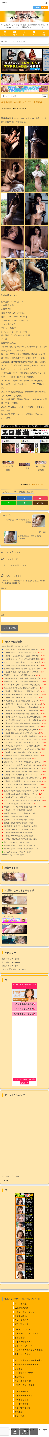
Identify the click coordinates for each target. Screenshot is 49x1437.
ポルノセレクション (23, 1353)
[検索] (46, 3)
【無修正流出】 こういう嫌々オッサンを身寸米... (22, 649)
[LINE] (8, 503)
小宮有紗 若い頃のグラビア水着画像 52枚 (20, 839)
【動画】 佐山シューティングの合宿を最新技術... (22, 659)
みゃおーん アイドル (23, 1345)
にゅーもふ (19, 1416)
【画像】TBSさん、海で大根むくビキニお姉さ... (21, 752)
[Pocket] (40, 498)
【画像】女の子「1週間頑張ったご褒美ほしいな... (22, 726)
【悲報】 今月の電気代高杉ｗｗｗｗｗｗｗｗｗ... (22, 665)
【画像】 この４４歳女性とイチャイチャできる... (22, 775)
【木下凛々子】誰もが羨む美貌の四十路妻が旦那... (22, 723)
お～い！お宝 (20, 1303)
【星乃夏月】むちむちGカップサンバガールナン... (22, 704)
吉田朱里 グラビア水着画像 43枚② (18, 810)
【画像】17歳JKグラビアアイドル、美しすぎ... (21, 697)
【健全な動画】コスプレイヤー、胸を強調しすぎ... (22, 720)
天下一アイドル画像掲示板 (26, 1364)
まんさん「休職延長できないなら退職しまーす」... (22, 694)
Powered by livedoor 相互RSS (14, 854)
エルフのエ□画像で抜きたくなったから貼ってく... (22, 749)
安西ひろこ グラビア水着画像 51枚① (19, 820)
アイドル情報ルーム (23, 1341)
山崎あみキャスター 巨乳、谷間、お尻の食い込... (22, 678)
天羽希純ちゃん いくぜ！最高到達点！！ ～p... (21, 848)
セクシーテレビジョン (24, 1312)
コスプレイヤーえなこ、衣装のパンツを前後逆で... (22, 685)
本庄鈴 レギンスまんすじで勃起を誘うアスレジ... (22, 807)
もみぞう (18, 1368)
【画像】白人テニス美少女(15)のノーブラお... (20, 794)
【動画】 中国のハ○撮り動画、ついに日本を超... (21, 672)
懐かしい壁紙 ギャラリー (14, 969)
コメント (4, 588)
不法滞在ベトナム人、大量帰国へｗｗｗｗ (19, 675)
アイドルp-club (21, 1391)
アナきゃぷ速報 (21, 1399)
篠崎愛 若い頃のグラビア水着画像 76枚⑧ (20, 813)
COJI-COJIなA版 (21, 1307)
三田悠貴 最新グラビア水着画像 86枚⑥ (19, 829)
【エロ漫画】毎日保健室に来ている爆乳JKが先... (21, 710)
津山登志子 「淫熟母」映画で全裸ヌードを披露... (22, 755)
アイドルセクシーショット (26, 1333)
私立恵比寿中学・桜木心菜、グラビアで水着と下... (22, 778)
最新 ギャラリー (10, 959)
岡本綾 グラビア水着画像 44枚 (16, 816)
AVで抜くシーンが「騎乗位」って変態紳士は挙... (22, 707)
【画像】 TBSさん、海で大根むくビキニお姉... (21, 652)
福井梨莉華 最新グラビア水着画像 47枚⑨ (20, 826)
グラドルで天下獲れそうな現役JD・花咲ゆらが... (21, 784)
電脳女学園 (19, 1376)
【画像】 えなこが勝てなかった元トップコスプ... (22, 656)
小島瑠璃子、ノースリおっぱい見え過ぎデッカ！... (22, 681)
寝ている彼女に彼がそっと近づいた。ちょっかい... (22, 669)
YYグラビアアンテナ (23, 1372)
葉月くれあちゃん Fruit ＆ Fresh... (17, 842)
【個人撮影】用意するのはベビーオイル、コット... (22, 742)
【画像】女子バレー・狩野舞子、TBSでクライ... (21, 797)
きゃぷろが (19, 1337)
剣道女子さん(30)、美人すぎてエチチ (17, 758)
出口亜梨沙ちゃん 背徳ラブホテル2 (17, 852)
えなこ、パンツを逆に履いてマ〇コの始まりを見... (22, 662)
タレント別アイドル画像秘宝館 (28, 1360)
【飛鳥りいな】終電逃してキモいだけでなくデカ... (22, 781)
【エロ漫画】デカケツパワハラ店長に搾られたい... (22, 746)
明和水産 (18, 1411)
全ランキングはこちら (11, 1176)
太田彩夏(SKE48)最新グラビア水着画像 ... (19, 832)
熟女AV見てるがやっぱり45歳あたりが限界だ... (21, 688)
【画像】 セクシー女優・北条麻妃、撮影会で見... (22, 714)
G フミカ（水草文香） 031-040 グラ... (17, 803)
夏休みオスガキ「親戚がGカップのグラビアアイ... (22, 791)
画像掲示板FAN (21, 1316)
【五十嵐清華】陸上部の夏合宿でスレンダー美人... (22, 768)
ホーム (5, 41)
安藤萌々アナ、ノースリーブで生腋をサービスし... (22, 762)
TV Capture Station (23, 1329)
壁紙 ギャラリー (10, 966)
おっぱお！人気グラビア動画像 (28, 1349)
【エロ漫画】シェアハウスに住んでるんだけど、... (22, 787)
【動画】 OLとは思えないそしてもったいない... (21, 733)
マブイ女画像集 (21, 1403)
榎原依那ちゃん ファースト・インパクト (19, 845)
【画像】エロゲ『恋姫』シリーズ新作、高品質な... (22, 771)
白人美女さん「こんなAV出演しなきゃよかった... (22, 701)
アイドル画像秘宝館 (23, 1395)
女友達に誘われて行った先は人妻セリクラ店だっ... (22, 739)
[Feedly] (24, 503)
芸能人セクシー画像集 (24, 1384)
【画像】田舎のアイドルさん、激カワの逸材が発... (22, 717)
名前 (3, 615)
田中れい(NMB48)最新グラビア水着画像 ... (20, 836)
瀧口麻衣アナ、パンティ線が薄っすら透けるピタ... (22, 736)
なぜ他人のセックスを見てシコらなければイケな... (22, 765)
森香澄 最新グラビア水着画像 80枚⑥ (19, 823)
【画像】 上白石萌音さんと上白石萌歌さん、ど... (22, 691)
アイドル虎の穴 (21, 1320)
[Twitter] (8, 498)
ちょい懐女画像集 (22, 1407)
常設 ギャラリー (19, 41)
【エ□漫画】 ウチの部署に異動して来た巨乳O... (21, 730)
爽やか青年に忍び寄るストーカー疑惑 (15, 646)
